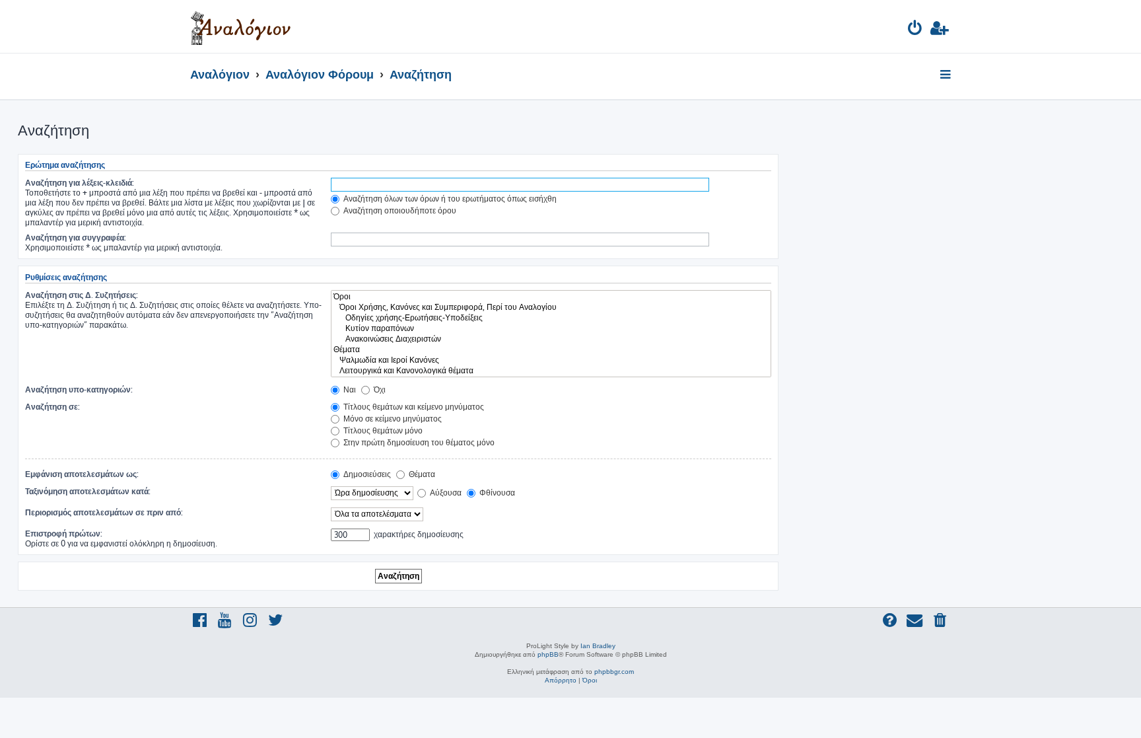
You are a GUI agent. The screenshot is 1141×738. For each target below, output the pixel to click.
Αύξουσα (445, 493)
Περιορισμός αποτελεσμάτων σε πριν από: (104, 512)
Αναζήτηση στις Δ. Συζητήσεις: (81, 295)
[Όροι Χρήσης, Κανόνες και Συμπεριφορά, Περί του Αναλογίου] (551, 307)
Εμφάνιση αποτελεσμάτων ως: (82, 474)
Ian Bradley (597, 645)
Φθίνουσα (496, 493)
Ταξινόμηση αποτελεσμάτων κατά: (88, 491)
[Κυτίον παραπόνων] (551, 328)
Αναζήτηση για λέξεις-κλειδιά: (79, 183)
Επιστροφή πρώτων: (63, 533)
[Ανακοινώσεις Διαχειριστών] (551, 339)
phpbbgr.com (614, 671)
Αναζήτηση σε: (52, 407)
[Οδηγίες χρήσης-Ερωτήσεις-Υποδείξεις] (551, 318)
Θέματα (421, 474)
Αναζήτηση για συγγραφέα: (75, 237)
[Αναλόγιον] (240, 26)
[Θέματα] (551, 349)
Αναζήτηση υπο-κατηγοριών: (79, 389)
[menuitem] (915, 30)
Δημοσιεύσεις (366, 474)
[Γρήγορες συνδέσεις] (946, 75)
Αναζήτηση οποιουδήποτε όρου (398, 210)
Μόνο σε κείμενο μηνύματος (391, 419)
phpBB (548, 654)
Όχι (379, 389)
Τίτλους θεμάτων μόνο (382, 430)
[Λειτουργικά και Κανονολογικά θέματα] (551, 370)
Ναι (348, 389)
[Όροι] (551, 296)
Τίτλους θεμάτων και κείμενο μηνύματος (412, 407)
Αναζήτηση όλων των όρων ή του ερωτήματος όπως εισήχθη (449, 198)
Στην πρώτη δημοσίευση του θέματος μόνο (418, 442)
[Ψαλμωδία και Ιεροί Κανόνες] (551, 360)
